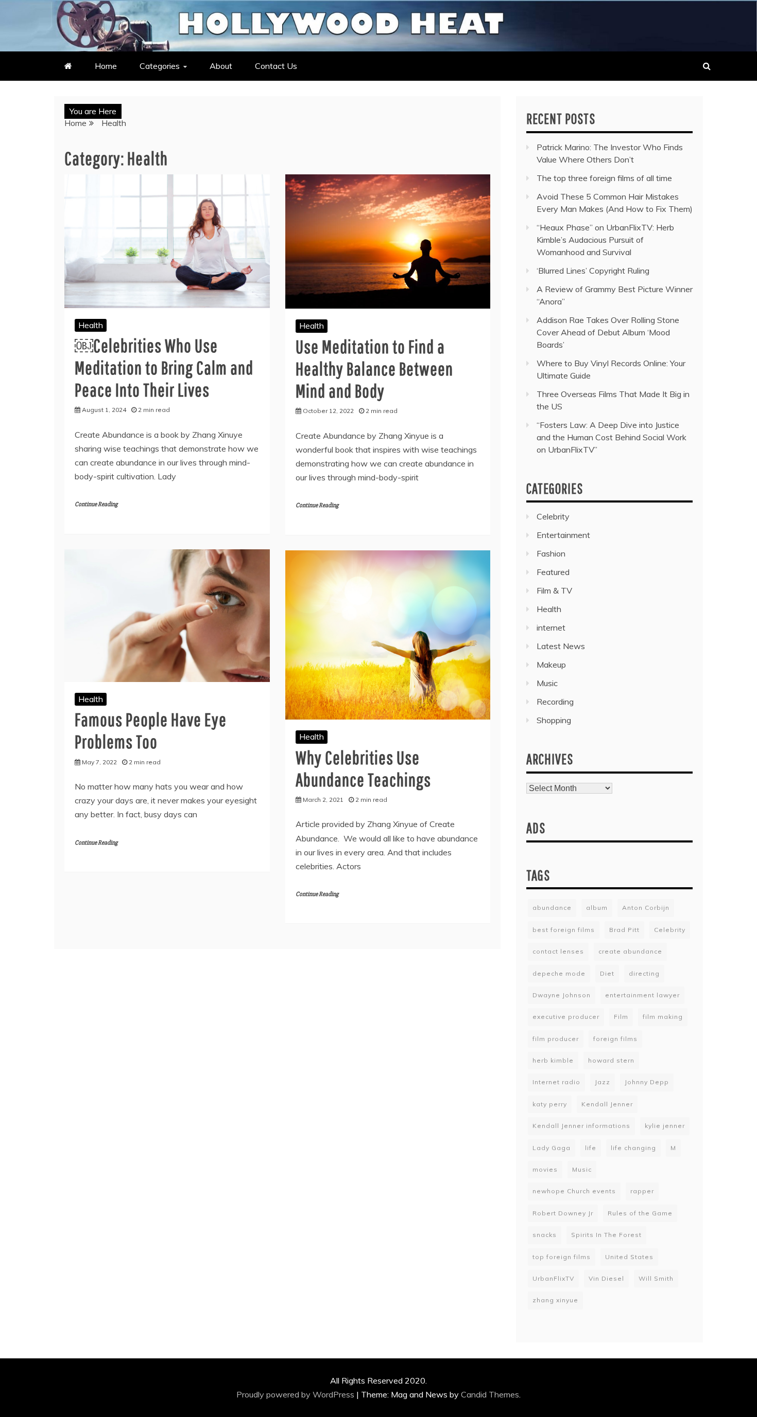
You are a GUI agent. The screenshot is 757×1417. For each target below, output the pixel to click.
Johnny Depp (647, 1082)
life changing (633, 1148)
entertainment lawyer (642, 995)
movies (545, 1169)
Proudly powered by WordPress (296, 1394)
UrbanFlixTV (553, 1278)
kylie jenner (665, 1125)
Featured (553, 572)
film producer (555, 1039)
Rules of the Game (640, 1213)
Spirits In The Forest (606, 1235)
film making (663, 1016)
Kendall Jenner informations (581, 1125)
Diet (607, 973)
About (221, 66)
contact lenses (558, 951)
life (590, 1148)
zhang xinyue (555, 1300)
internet (551, 627)
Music (547, 683)
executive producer (565, 1016)
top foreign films (561, 1257)
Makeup (551, 664)
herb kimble (553, 1060)
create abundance (630, 951)
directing (644, 973)
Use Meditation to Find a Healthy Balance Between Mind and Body (374, 368)
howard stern (611, 1060)
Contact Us (276, 66)
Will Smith (656, 1278)
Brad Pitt (624, 930)
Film (621, 1016)
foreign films (615, 1039)
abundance (552, 907)
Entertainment (563, 535)
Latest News (561, 646)
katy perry (549, 1104)
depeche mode (559, 973)
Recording (555, 701)
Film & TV (554, 590)
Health (90, 325)
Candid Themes (490, 1394)
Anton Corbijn (645, 907)
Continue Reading (96, 504)
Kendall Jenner (607, 1104)
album (597, 907)
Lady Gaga (551, 1148)
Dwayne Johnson (561, 995)
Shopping (554, 720)
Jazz (602, 1082)
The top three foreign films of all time (604, 178)
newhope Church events (574, 1191)
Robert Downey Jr (562, 1213)
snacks (544, 1235)
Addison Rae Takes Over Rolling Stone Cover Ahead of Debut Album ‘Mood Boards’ (608, 332)
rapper (642, 1191)
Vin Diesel (606, 1278)
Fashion (551, 553)
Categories (160, 66)
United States (629, 1257)
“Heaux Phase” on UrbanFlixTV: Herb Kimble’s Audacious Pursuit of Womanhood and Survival (605, 239)
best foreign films (563, 930)
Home (106, 66)
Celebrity (553, 516)
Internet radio (556, 1082)
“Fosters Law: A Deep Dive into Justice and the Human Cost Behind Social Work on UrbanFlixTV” (611, 437)
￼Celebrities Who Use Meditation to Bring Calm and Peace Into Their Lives (164, 367)
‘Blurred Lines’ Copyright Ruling (593, 270)
